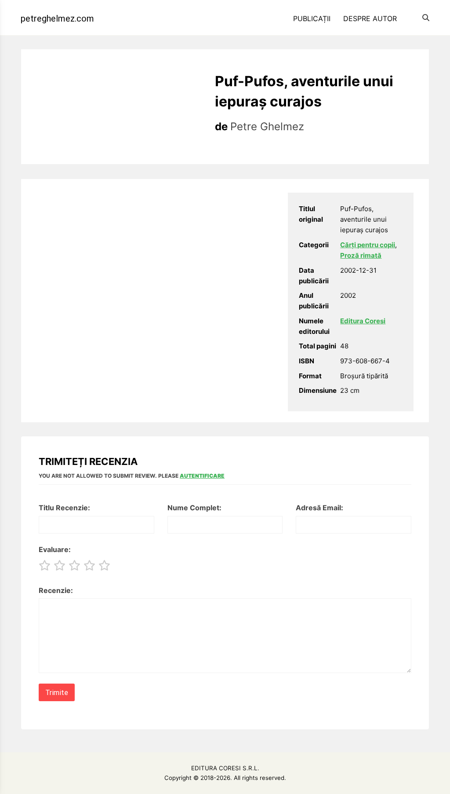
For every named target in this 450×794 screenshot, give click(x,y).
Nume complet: (194, 507)
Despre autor (370, 18)
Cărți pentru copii (367, 245)
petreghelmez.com (57, 18)
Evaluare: (55, 549)
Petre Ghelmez (267, 126)
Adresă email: (319, 507)
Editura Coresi (362, 321)
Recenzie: (56, 590)
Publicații (311, 18)
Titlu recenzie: (64, 507)
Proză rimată (360, 255)
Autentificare (202, 475)
